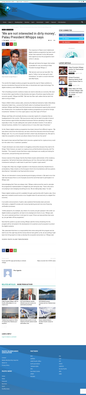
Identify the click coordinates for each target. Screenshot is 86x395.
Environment (40, 22)
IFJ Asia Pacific (63, 369)
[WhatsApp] (15, 44)
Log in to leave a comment (9, 337)
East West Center (35, 371)
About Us (4, 363)
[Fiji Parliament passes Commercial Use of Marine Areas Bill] (47, 294)
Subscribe (80, 42)
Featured (53, 22)
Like (82, 35)
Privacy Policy (5, 365)
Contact (4, 357)
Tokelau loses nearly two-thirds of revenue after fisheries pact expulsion (10, 321)
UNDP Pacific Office (35, 361)
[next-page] (6, 327)
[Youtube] (83, 1)
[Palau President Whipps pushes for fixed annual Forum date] (63, 70)
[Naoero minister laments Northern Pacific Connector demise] (47, 313)
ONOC (60, 364)
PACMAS (32, 376)
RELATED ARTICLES (8, 284)
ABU (60, 371)
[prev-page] (3, 327)
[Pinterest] (11, 44)
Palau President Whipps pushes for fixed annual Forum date (76, 69)
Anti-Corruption (14, 27)
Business (27, 22)
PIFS (31, 356)
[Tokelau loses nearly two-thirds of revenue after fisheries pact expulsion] (10, 313)
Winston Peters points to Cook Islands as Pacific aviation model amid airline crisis (28, 321)
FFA (60, 356)
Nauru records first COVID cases (46, 261)
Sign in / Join (19, 1)
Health (47, 22)
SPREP (32, 374)
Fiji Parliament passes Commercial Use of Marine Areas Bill (47, 303)
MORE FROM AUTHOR (24, 284)
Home (4, 22)
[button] (82, 22)
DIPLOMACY (71, 73)
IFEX (31, 369)
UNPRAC (32, 358)
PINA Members (62, 22)
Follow (81, 38)
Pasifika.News (5, 389)
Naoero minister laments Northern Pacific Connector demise (46, 321)
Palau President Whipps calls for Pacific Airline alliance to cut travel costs (10, 303)
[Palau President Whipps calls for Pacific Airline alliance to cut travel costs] (10, 294)
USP (60, 358)
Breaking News (18, 22)
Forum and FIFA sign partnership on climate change (14, 261)
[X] (81, 1)
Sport (32, 22)
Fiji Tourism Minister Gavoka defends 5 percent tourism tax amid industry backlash (28, 303)
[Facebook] (79, 1)
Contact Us (26, 1)
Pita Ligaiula (6, 40)
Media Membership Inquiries (10, 360)
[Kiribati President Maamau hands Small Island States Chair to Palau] (63, 80)
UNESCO (61, 366)
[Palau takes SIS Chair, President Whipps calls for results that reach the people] (63, 92)
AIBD (60, 374)
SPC (60, 361)
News (9, 22)
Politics (8, 27)
